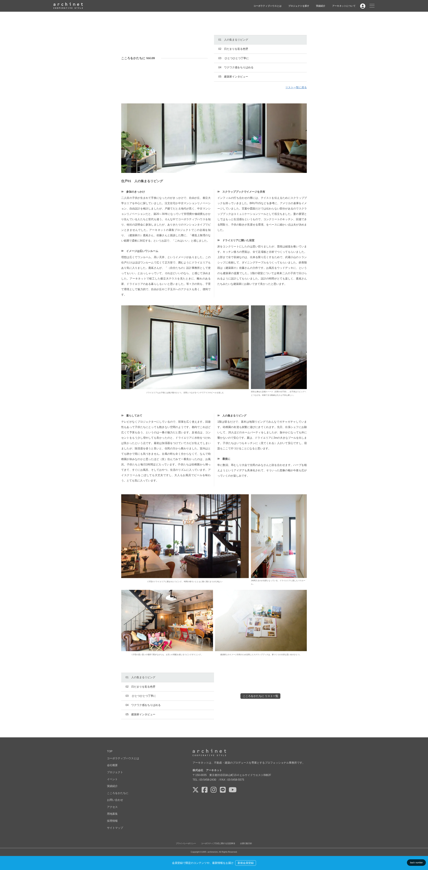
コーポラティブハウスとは (267, 5)
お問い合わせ (115, 800)
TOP (110, 751)
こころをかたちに (117, 793)
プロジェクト (115, 772)
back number (416, 862)
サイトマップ (115, 827)
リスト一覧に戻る (296, 87)
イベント (112, 779)
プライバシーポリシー (186, 843)
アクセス (112, 807)
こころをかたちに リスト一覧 (260, 696)
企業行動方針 (246, 843)
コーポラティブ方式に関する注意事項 (218, 843)
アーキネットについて (344, 5)
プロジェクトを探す (298, 5)
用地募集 (112, 813)
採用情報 (112, 820)
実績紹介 (320, 5)
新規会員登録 (246, 862)
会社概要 (112, 765)
